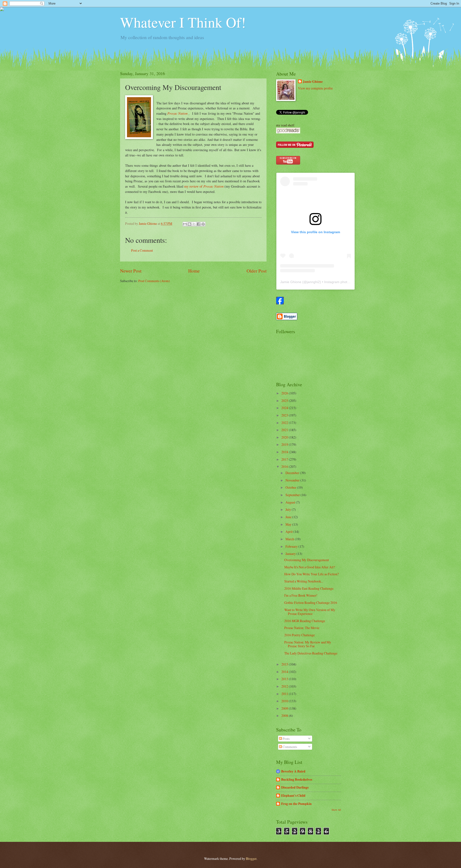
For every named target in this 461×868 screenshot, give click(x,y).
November (292, 480)
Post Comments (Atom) (154, 281)
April (289, 531)
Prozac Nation (178, 113)
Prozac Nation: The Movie (301, 627)
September (293, 495)
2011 (285, 693)
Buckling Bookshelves (296, 779)
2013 (285, 679)
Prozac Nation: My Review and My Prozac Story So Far (307, 644)
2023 (285, 415)
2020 (285, 437)
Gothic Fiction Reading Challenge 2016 (310, 602)
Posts (286, 738)
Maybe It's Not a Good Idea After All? (309, 567)
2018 (285, 452)
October (291, 487)
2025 (285, 400)
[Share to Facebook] (198, 224)
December (292, 472)
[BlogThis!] (189, 224)
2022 (285, 422)
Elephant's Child (293, 795)
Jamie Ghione (313, 81)
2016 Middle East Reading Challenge (309, 588)
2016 (285, 466)
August (290, 502)
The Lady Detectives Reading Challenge (310, 653)
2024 (285, 407)
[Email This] (184, 224)
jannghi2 (313, 282)
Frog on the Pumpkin (296, 803)
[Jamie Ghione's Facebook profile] (280, 303)
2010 (285, 701)
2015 (285, 664)
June (288, 517)
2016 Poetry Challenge (299, 635)
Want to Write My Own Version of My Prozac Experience (309, 611)
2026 (285, 393)
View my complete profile (315, 88)
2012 (285, 686)
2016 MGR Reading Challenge (304, 620)
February (291, 546)
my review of (193, 186)
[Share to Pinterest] (203, 224)
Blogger (251, 858)
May (288, 524)
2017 (285, 459)
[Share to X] (194, 224)
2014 (285, 671)
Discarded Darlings (295, 787)
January (291, 553)
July (288, 509)
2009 (285, 708)
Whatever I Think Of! (183, 22)
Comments (289, 746)
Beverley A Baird (293, 771)
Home (194, 271)
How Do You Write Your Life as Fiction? (311, 574)
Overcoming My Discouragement (306, 560)
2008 (285, 715)
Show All (336, 809)
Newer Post (130, 271)
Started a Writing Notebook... (303, 581)
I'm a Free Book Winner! (300, 595)
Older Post (257, 271)
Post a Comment (142, 250)
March (290, 539)
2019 (285, 444)
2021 (285, 430)
